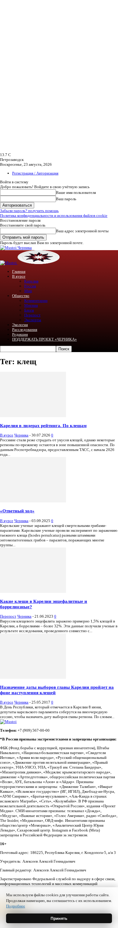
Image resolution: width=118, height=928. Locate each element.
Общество (20, 295)
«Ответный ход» (17, 510)
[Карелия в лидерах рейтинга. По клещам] (33, 415)
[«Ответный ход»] (33, 501)
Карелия (31, 281)
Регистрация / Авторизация (35, 173)
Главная (18, 271)
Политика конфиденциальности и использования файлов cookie (53, 215)
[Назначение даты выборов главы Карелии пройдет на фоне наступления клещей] (33, 677)
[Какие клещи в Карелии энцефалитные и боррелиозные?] (33, 591)
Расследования (24, 329)
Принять (59, 918)
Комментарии (36, 300)
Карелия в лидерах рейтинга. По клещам (43, 425)
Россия (30, 286)
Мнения (31, 305)
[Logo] (9, 262)
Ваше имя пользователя (76, 192)
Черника (21, 435)
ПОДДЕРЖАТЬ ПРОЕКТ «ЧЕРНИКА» (44, 339)
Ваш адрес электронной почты (82, 231)
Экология (20, 324)
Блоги (29, 310)
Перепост (32, 315)
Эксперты (32, 320)
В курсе (18, 276)
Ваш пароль (66, 199)
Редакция (20, 334)
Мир (28, 291)
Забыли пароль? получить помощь (29, 210)
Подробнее (15, 906)
